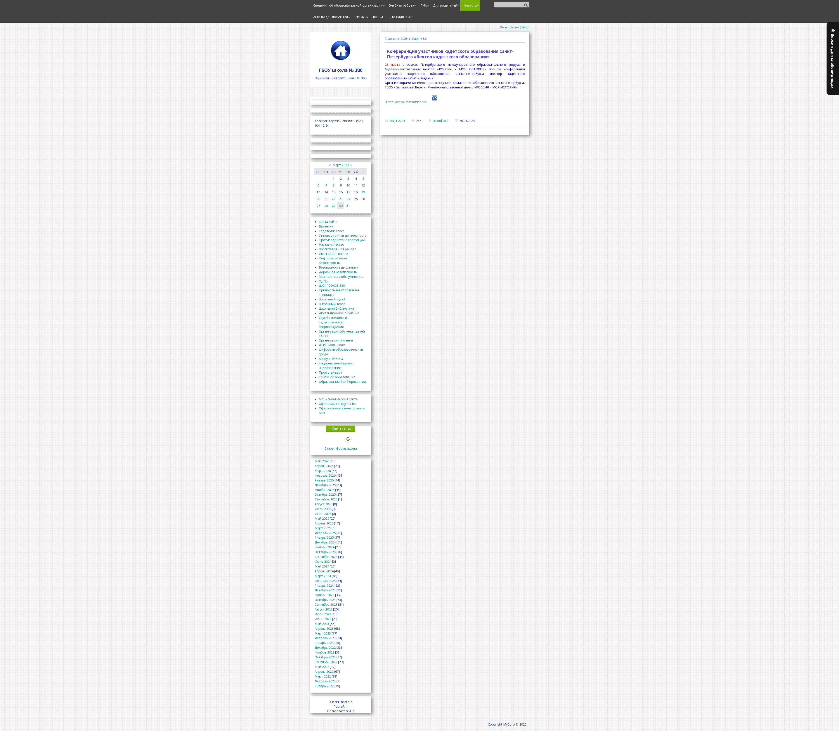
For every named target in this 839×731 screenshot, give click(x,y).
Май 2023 (322, 623)
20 (318, 199)
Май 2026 (322, 461)
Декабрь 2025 (325, 485)
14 (326, 192)
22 (333, 199)
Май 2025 (322, 518)
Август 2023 (323, 609)
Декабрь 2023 (325, 590)
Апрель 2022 (324, 671)
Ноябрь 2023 (324, 595)
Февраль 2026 (325, 475)
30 (341, 205)
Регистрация (509, 27)
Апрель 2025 (324, 523)
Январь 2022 (324, 686)
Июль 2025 (323, 509)
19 (363, 192)
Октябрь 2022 (325, 657)
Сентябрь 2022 (326, 662)
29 (333, 205)
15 (333, 192)
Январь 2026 (324, 480)
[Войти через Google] (348, 439)
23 (341, 199)
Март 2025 (323, 528)
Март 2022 (323, 676)
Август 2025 (323, 504)
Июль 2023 (323, 614)
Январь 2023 (324, 642)
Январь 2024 (324, 585)
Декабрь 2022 (325, 647)
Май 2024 (322, 566)
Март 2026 (323, 470)
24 (348, 199)
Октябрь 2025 (325, 494)
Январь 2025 (324, 537)
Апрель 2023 (324, 628)
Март (415, 38)
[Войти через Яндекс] (340, 439)
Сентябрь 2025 (326, 499)
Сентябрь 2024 (326, 556)
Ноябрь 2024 (324, 547)
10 (348, 185)
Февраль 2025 (325, 533)
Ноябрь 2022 (324, 652)
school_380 (440, 121)
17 (348, 192)
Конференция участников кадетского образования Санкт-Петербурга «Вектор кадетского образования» (450, 54)
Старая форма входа (340, 448)
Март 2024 (323, 576)
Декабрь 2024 (325, 542)
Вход (525, 27)
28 (326, 205)
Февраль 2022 (325, 681)
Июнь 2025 (323, 513)
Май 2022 (322, 666)
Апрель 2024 (324, 571)
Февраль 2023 (325, 638)
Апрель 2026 (324, 466)
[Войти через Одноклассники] (355, 439)
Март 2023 (397, 121)
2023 (404, 38)
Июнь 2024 (323, 561)
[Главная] (341, 60)
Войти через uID (341, 429)
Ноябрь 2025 (324, 489)
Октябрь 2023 (325, 599)
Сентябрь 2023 (326, 604)
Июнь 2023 (323, 619)
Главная (391, 38)
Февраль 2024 (325, 580)
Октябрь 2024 (325, 552)
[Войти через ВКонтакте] (325, 439)
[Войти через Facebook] (333, 439)
